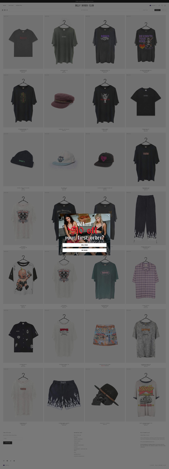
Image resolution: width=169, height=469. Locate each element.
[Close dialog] (109, 216)
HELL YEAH (84, 245)
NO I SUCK (84, 250)
